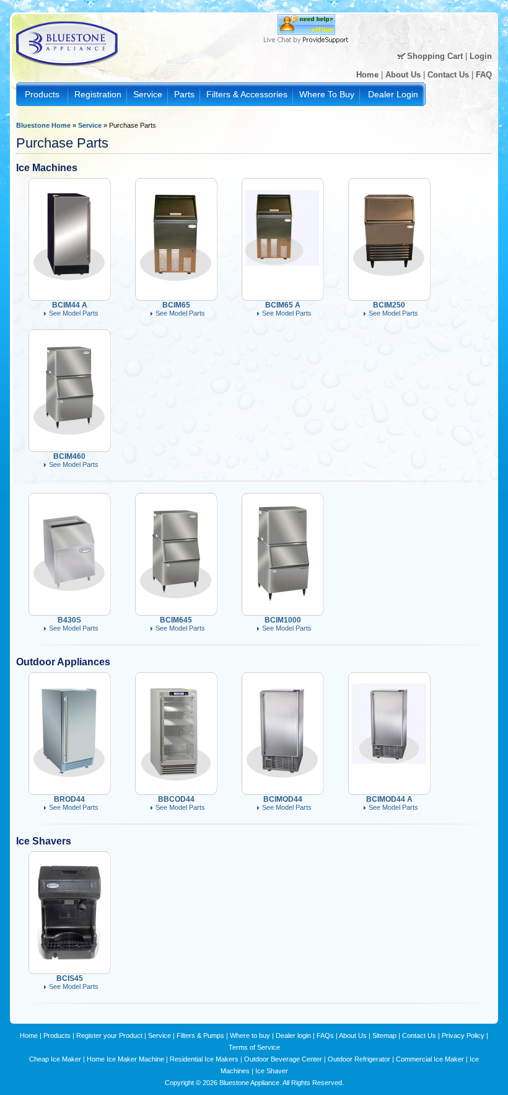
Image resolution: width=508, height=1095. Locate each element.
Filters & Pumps (200, 1035)
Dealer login (293, 1035)
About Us (403, 74)
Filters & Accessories (246, 94)
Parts (184, 94)
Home (367, 74)
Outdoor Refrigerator (359, 1059)
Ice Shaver (271, 1071)
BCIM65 (176, 305)
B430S (69, 620)
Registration (97, 94)
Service (147, 94)
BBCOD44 (176, 799)
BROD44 (69, 799)
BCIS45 (69, 978)
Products (42, 94)
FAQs (325, 1035)
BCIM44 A (69, 305)
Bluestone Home (43, 125)
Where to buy (250, 1035)
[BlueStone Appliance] (68, 69)
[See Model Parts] (69, 285)
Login (481, 56)
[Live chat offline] (306, 32)
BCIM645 (176, 620)
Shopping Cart (435, 56)
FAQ (484, 74)
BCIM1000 (283, 620)
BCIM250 (389, 305)
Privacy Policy (463, 1035)
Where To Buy (326, 94)
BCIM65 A (282, 305)
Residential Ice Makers (204, 1059)
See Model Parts (74, 313)
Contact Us (448, 74)
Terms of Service (254, 1047)
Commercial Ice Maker (430, 1059)
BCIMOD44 (282, 799)
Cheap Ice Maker (55, 1059)
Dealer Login (393, 94)
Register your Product (109, 1035)
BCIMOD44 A (389, 799)
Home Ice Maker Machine (125, 1059)
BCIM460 (69, 456)
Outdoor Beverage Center (283, 1059)
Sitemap (384, 1035)
